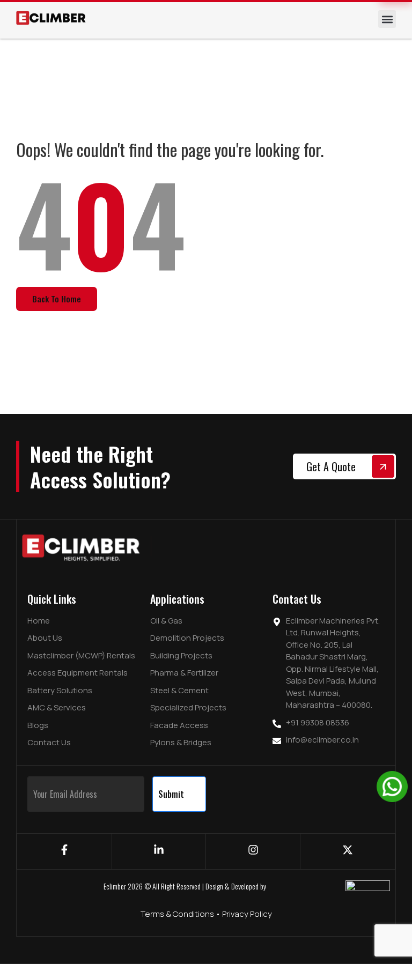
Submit (171, 794)
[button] (387, 19)
